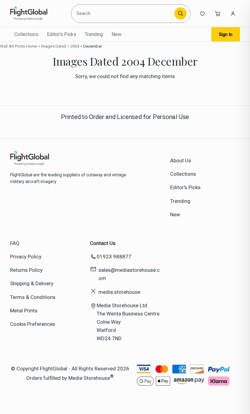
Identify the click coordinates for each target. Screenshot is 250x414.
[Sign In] (233, 13)
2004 (74, 46)
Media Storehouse (89, 378)
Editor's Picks (61, 34)
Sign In (225, 34)
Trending (94, 34)
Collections (26, 34)
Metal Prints (24, 311)
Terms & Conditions (32, 297)
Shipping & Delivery (31, 283)
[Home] (38, 13)
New (116, 34)
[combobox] (124, 13)
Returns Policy (26, 270)
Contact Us (103, 243)
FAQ (15, 243)
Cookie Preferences (32, 324)
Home (31, 46)
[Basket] (218, 13)
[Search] (180, 13)
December (92, 46)
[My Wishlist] (202, 13)
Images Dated (53, 46)
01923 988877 (114, 257)
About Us (180, 160)
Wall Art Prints (12, 46)
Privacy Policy (25, 257)
